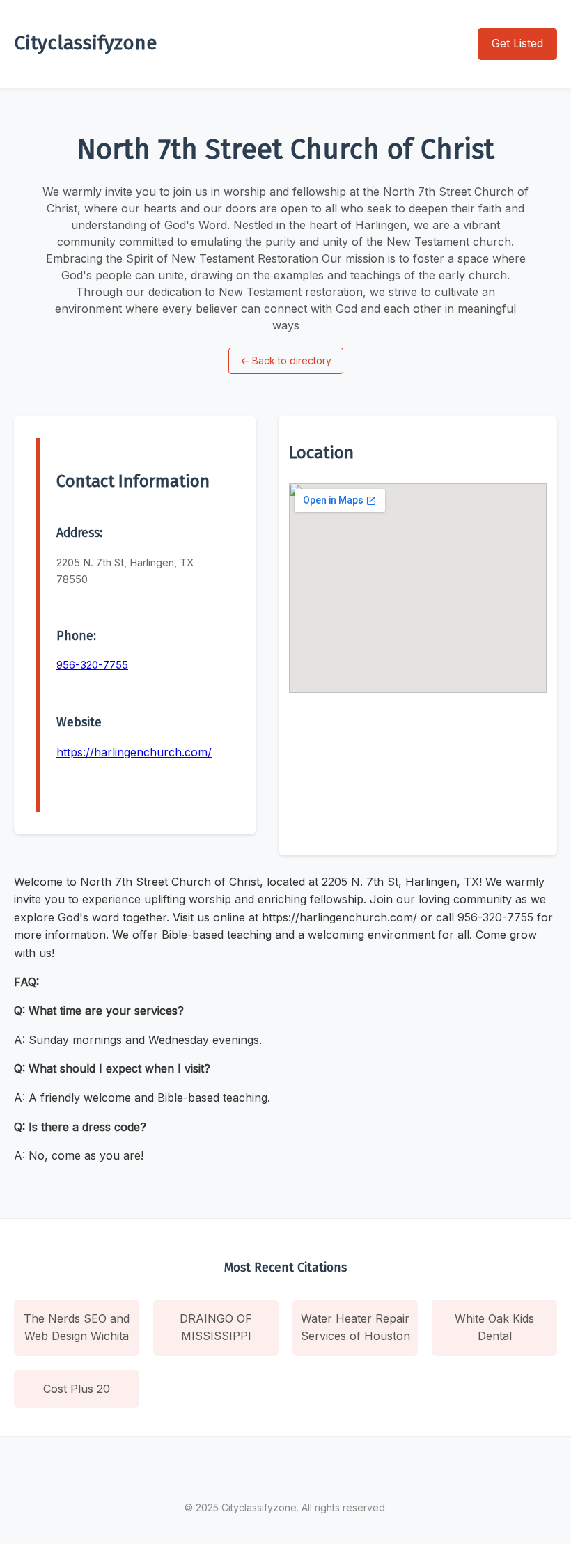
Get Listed (517, 43)
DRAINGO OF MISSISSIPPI (216, 1327)
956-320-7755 (92, 664)
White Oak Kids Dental (494, 1327)
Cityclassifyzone (85, 42)
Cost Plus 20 (76, 1389)
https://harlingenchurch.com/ (134, 752)
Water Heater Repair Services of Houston (355, 1327)
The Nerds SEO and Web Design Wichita (77, 1327)
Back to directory (285, 360)
